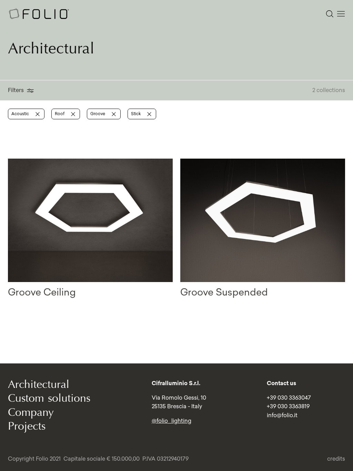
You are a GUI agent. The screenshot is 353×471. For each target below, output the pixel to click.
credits (336, 458)
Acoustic (20, 114)
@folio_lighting (171, 421)
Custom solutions (49, 398)
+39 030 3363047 (289, 397)
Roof (60, 114)
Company (31, 412)
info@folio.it (282, 415)
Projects (27, 426)
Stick (136, 114)
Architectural (38, 384)
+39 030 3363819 (288, 406)
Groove (98, 114)
